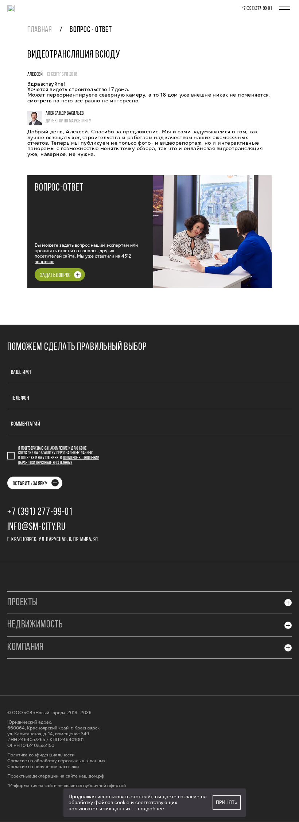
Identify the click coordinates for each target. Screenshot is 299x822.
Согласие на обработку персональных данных (55, 453)
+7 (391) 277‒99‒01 (257, 8)
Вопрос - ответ (91, 30)
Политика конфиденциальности (40, 755)
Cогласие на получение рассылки (43, 767)
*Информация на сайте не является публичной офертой (66, 785)
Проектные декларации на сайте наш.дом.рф (55, 776)
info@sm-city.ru (36, 527)
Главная (39, 30)
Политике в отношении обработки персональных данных (58, 460)
